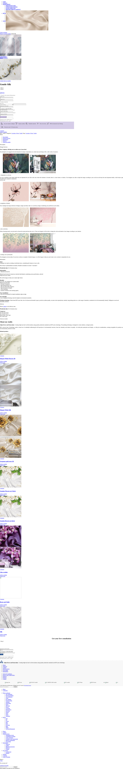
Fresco (7, 707)
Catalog (4, 667)
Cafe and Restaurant (10, 729)
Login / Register (6, 757)
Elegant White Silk (5, 410)
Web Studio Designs (27, 685)
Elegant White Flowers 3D (7, 358)
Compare (5, 755)
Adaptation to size (11, 5)
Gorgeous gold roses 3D (7, 461)
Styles (17, 133)
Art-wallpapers (9, 696)
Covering (5, 33)
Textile (9, 33)
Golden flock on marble (5, 81)
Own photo (5, 670)
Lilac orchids (4, 572)
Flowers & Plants (9, 695)
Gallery (7, 745)
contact (4, 306)
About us (5, 666)
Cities (7, 698)
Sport (7, 713)
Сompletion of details (11, 6)
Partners (4, 677)
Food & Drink (9, 700)
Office (7, 727)
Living (7, 721)
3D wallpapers (9, 694)
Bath (7, 726)
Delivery (5, 676)
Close (1, 760)
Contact (4, 679)
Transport (8, 716)
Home (1, 33)
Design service (6, 669)
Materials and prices (10, 746)
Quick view (2, 362)
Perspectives (8, 709)
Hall (7, 722)
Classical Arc (3, 56)
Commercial (8, 751)
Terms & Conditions (7, 674)
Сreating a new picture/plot (13, 9)
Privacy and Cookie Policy (9, 675)
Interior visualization (10, 740)
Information (5, 671)
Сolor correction (10, 8)
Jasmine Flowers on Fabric (8, 491)
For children (8, 699)
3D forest (8, 705)
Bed (7, 718)
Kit (6, 720)
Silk (1, 631)
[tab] (63, 137)
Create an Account (4, 765)
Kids (7, 723)
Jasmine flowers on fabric (7, 521)
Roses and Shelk (5, 602)
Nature (7, 712)
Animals (7, 702)
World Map (8, 703)
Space (7, 704)
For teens (8, 711)
